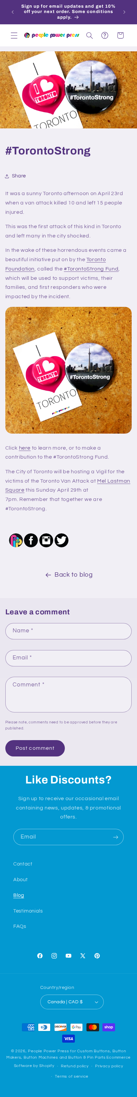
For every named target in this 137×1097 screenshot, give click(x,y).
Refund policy (75, 1066)
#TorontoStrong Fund (91, 268)
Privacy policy (109, 1066)
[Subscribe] (115, 837)
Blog (18, 895)
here (25, 448)
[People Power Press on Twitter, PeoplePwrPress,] (61, 547)
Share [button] (19, 175)
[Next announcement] (124, 12)
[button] (14, 35)
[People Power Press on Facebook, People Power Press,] (31, 547)
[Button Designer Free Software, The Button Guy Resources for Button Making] (16, 547)
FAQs (19, 926)
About (20, 879)
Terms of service (71, 1076)
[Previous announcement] (12, 12)
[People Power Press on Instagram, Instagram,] (46, 547)
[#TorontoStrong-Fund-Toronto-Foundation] (68, 433)
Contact (22, 864)
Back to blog (74, 575)
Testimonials (28, 911)
